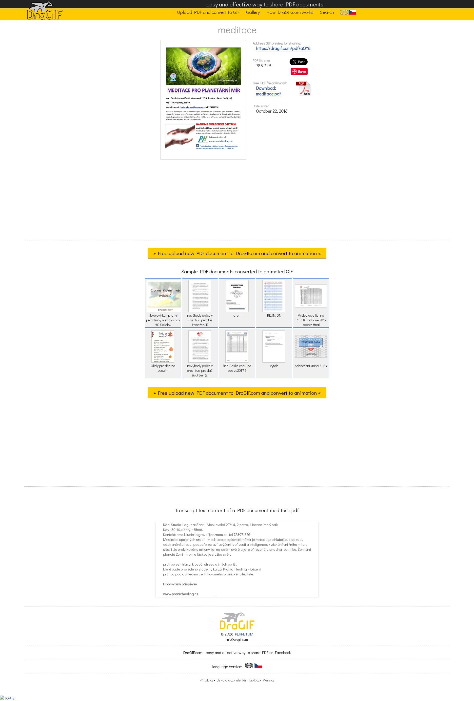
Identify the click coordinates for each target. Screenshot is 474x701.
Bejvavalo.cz (225, 680)
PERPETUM (244, 633)
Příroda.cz (206, 680)
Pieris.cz (268, 680)
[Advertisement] (237, 201)
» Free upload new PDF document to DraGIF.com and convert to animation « (237, 253)
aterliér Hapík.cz (247, 680)
